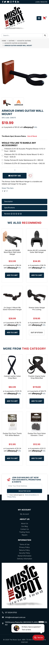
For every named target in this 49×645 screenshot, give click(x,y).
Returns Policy (24, 550)
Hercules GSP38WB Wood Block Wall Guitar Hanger (12, 252)
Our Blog (24, 526)
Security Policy (24, 553)
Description (8, 201)
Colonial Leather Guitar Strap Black (12, 377)
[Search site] (45, 35)
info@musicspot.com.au (15, 617)
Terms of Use (24, 544)
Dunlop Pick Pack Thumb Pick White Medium (12, 434)
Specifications (9, 208)
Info (35, 127)
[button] (30, 176)
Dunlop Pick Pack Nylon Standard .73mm (37, 434)
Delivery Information (24, 559)
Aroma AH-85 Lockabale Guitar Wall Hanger (37, 251)
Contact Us (24, 529)
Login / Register (41, 2)
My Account (24, 514)
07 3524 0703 (11, 612)
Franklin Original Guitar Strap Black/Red (36, 377)
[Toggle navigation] (39, 18)
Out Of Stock (37, 332)
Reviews (7, 214)
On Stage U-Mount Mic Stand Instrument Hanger (12, 308)
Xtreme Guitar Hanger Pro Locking (37, 308)
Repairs (24, 535)
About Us (24, 523)
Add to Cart (12, 275)
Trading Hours (24, 532)
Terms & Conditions (31, 495)
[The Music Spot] (14, 18)
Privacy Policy (11, 497)
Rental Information (24, 556)
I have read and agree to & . (22, 496)
